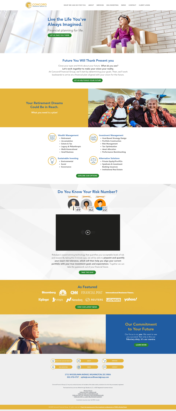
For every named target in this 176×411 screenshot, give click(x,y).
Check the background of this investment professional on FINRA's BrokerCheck (103, 407)
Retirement (66, 138)
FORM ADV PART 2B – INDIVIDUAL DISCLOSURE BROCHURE (87, 395)
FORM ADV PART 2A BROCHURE (88, 392)
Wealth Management (68, 135)
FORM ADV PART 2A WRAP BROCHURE (88, 394)
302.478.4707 (73, 377)
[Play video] (88, 232)
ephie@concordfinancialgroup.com (95, 377)
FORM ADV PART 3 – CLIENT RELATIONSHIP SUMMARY (88, 397)
